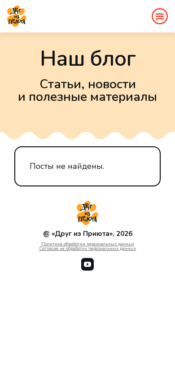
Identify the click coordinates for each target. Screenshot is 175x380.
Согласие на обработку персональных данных (87, 248)
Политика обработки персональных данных (87, 244)
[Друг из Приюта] (16, 16)
